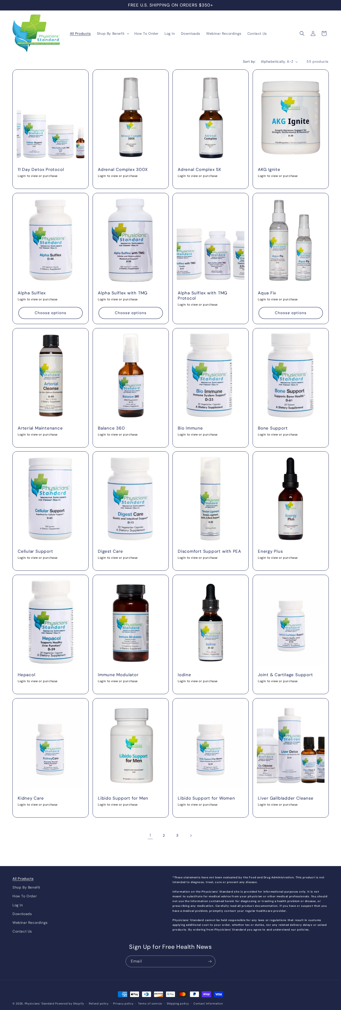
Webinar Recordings (30, 922)
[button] (112, 33)
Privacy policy (123, 1003)
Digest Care (110, 551)
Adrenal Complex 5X (199, 169)
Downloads (22, 913)
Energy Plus (270, 551)
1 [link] (150, 835)
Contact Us (22, 931)
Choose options (50, 312)
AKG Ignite (269, 169)
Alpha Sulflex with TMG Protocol (202, 295)
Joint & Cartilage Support (285, 674)
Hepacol (26, 674)
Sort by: (249, 61)
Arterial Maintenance (40, 428)
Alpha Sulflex (32, 293)
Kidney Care (31, 798)
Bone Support (273, 428)
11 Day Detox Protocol (41, 169)
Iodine (184, 674)
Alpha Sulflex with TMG (123, 293)
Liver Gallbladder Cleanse (286, 798)
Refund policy (99, 1003)
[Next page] (190, 835)
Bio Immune (190, 428)
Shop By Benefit (26, 887)
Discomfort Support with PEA (209, 551)
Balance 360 (111, 428)
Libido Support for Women (206, 798)
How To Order (24, 896)
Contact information (208, 1003)
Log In (17, 905)
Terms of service (150, 1003)
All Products (22, 878)
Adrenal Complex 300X (123, 169)
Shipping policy (178, 1003)
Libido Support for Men (123, 798)
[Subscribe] (209, 961)
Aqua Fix (267, 293)
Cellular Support (35, 551)
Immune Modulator (118, 674)
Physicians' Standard (39, 1003)
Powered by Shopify (69, 1003)
